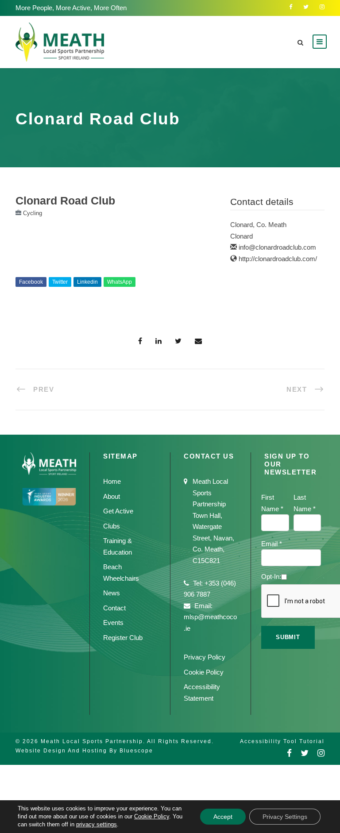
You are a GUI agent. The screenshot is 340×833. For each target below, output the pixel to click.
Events (113, 622)
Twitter (60, 282)
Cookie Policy (204, 672)
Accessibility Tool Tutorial (282, 741)
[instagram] (322, 7)
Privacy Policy (204, 657)
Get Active (118, 511)
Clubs (111, 526)
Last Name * (305, 503)
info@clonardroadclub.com (277, 247)
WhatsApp (119, 282)
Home (112, 481)
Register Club (123, 637)
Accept (222, 816)
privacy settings (96, 824)
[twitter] (306, 7)
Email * (271, 544)
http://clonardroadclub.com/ (278, 258)
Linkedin (87, 282)
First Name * (272, 503)
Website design (40, 751)
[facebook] (290, 7)
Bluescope (136, 751)
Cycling (32, 213)
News (111, 593)
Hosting (94, 751)
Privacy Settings (285, 816)
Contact (114, 608)
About (111, 496)
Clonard (241, 236)
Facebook (31, 282)
